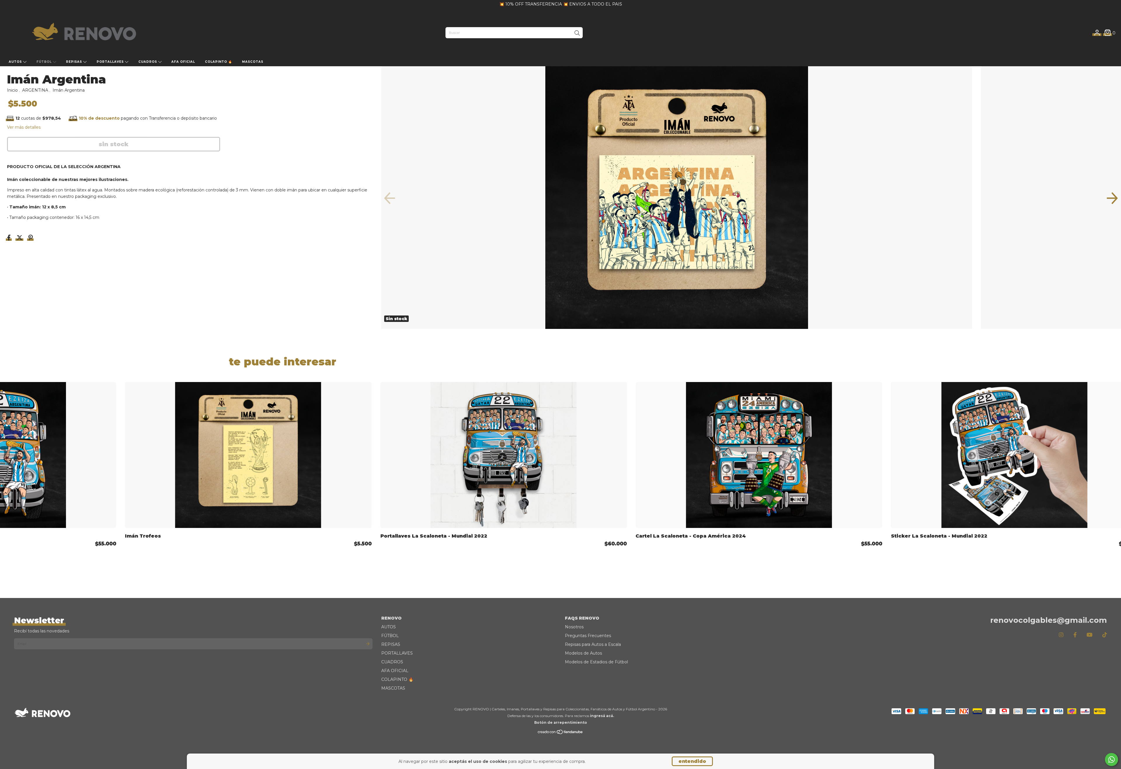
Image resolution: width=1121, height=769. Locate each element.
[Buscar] (577, 33)
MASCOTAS (252, 62)
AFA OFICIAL (183, 62)
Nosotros (574, 627)
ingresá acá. (602, 716)
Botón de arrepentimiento (560, 722)
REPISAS (74, 62)
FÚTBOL (44, 62)
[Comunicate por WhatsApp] (1111, 759)
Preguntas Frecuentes (588, 635)
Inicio (12, 90)
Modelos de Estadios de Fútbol (596, 662)
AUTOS (16, 62)
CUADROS (148, 62)
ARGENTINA (35, 90)
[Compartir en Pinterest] (30, 238)
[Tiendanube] (560, 733)
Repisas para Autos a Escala (593, 644)
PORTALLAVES (111, 62)
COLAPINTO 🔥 (218, 62)
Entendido (692, 761)
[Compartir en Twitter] (20, 238)
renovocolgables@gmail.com (1048, 620)
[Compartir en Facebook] (9, 238)
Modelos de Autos (583, 653)
